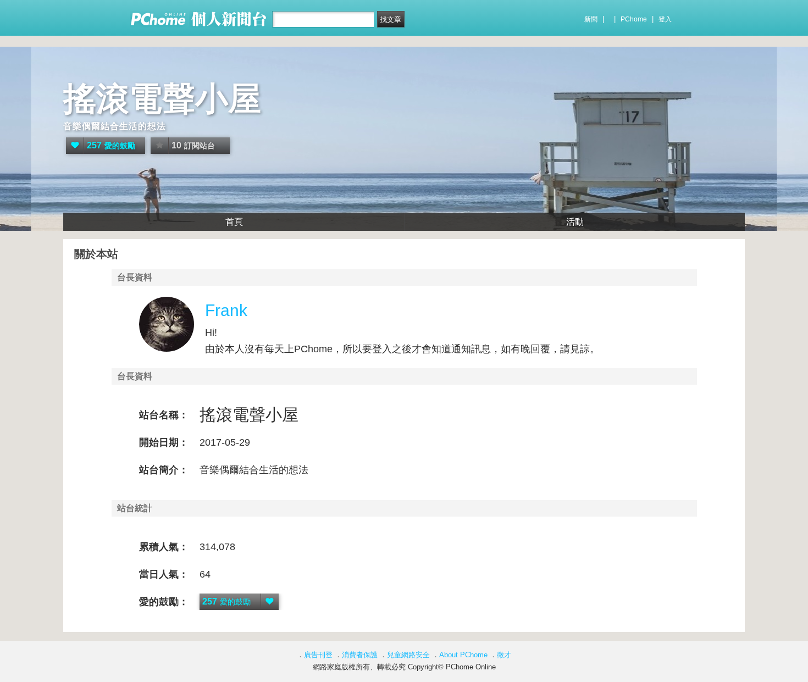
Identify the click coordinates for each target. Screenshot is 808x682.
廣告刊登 (318, 655)
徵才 (504, 655)
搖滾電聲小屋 (162, 98)
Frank (226, 310)
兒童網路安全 (408, 655)
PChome (634, 19)
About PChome (463, 655)
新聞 (590, 19)
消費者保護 (360, 655)
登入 (665, 19)
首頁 (234, 221)
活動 (575, 221)
